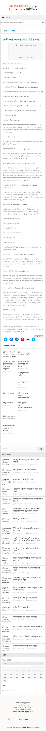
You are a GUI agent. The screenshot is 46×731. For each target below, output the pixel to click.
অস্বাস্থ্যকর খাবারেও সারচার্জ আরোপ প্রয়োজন (9, 428)
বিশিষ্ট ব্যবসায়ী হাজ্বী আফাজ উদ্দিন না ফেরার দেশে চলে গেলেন (27, 529)
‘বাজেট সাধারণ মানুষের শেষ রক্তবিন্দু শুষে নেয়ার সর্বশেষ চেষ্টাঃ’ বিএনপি (27, 579)
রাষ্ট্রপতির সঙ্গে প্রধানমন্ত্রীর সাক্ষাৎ (23, 479)
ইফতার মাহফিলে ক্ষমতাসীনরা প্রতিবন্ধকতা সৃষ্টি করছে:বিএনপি (27, 559)
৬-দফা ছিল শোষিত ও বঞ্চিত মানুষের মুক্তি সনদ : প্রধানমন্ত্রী (27, 549)
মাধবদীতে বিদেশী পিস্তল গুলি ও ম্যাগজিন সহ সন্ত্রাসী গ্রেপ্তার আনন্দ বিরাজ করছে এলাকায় (26, 539)
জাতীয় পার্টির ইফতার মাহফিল (21, 607)
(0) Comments (33, 465)
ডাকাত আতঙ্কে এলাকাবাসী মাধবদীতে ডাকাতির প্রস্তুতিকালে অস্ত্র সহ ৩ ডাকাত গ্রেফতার (26, 510)
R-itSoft (37, 728)
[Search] (41, 449)
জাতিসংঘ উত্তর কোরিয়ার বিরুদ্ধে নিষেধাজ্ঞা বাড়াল (27, 636)
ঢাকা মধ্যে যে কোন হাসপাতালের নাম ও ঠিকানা (23, 364)
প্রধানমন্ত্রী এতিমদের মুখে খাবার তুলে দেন (25, 597)
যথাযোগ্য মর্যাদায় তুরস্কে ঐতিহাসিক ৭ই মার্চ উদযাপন (26, 461)
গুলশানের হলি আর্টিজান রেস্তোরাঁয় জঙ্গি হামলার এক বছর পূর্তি (28, 500)
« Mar (4, 685)
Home (5, 31)
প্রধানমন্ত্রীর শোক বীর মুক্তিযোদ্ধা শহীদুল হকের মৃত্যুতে (13, 22)
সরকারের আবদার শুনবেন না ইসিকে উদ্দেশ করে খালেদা (26, 569)
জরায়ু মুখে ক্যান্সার (8, 402)
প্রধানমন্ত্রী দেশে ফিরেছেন (21, 519)
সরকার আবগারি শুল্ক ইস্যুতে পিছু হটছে (25, 617)
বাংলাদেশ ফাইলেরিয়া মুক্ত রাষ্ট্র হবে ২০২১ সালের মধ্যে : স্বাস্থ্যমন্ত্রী (9, 365)
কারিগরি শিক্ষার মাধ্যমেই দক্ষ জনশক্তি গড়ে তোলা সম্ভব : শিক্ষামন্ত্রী (27, 589)
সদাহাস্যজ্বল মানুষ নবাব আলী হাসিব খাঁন (25, 470)
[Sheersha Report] (23, 7)
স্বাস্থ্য (13, 31)
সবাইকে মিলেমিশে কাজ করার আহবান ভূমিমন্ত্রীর (27, 626)
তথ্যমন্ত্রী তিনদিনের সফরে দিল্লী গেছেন (25, 646)
